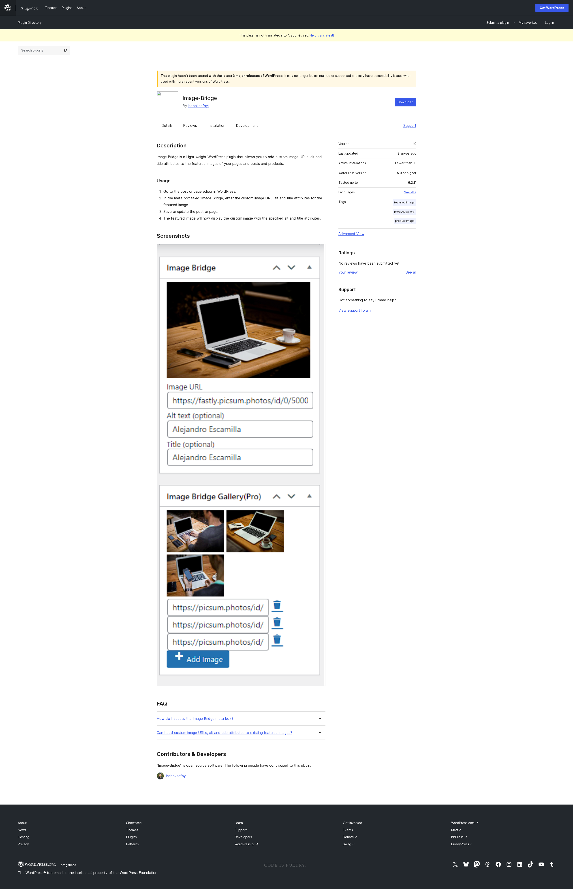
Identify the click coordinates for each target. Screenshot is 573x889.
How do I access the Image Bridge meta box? (195, 718)
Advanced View (351, 233)
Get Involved (352, 823)
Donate (350, 837)
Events (348, 830)
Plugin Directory (30, 22)
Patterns (132, 844)
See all (411, 272)
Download (405, 102)
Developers (243, 837)
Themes (132, 830)
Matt (456, 830)
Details (167, 125)
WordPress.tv (246, 844)
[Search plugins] (65, 50)
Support (409, 125)
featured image (404, 202)
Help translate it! (322, 35)
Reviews (190, 125)
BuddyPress (462, 844)
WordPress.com (464, 823)
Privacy (23, 844)
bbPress (459, 837)
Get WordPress (552, 8)
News (22, 830)
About (22, 823)
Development (247, 125)
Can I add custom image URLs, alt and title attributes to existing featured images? (224, 733)
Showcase (134, 823)
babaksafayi (198, 106)
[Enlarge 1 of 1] (319, 250)
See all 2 (410, 192)
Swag (349, 844)
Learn (239, 823)
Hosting (23, 837)
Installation (216, 125)
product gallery (404, 211)
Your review (348, 272)
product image (405, 220)
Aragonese (68, 865)
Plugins (131, 837)
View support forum (354, 310)
